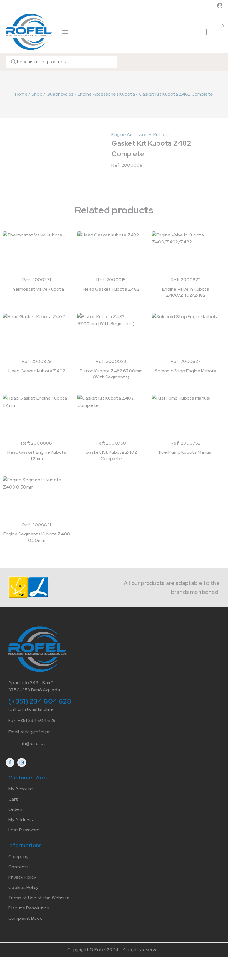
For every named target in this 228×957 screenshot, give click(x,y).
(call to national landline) (31, 709)
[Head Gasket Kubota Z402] (37, 335)
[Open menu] (206, 32)
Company (18, 856)
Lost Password (23, 830)
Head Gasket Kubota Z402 (36, 371)
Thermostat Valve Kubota (36, 289)
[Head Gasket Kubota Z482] (111, 253)
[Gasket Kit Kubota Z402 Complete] (111, 417)
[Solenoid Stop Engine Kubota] (186, 335)
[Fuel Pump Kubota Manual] (186, 417)
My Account (20, 789)
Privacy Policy (22, 877)
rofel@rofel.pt (35, 732)
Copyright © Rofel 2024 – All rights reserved (113, 950)
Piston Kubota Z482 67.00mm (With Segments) (111, 374)
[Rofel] (29, 32)
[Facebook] (10, 762)
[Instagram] (21, 762)
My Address (20, 820)
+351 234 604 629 (37, 720)
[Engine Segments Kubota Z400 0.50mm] (37, 498)
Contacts (18, 867)
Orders (15, 809)
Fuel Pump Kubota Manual (185, 452)
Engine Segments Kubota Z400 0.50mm (36, 537)
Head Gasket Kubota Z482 (111, 289)
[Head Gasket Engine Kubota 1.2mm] (37, 417)
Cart (13, 799)
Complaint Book (25, 918)
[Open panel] (65, 31)
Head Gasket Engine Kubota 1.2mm (36, 455)
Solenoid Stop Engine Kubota (185, 371)
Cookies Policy (23, 887)
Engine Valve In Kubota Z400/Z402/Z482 (185, 292)
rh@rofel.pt (33, 743)
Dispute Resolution (28, 908)
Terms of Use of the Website (39, 898)
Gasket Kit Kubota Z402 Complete (111, 455)
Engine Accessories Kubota (140, 135)
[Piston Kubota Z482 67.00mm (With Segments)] (111, 335)
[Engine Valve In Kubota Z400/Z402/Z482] (186, 253)
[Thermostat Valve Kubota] (37, 253)
